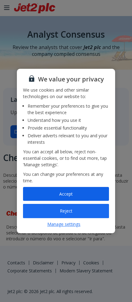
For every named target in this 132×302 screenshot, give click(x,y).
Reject (66, 211)
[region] (66, 151)
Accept (66, 194)
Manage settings (63, 224)
